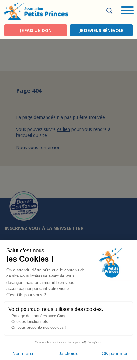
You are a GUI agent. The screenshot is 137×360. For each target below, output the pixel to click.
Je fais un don (36, 30)
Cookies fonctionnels (29, 322)
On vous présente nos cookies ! (38, 327)
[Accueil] (35, 10)
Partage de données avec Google (40, 316)
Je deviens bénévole (101, 30)
